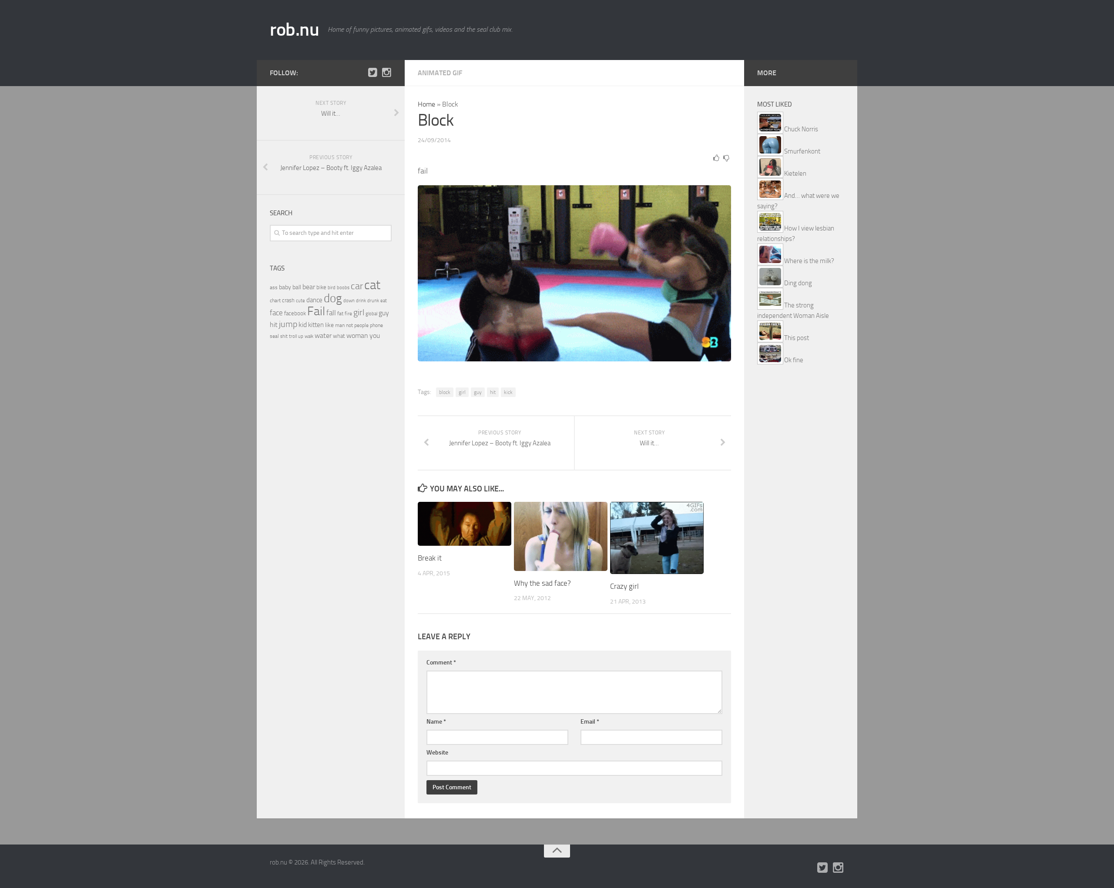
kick (508, 392)
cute (300, 301)
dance (314, 300)
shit (284, 336)
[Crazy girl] (657, 538)
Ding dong (798, 283)
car (357, 286)
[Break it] (464, 524)
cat (372, 285)
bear (308, 287)
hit (493, 392)
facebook (295, 313)
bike (321, 287)
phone (376, 325)
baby (285, 287)
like (329, 325)
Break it (430, 558)
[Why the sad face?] (560, 536)
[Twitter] (372, 72)
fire (348, 313)
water (323, 335)
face (276, 312)
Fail (316, 311)
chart (275, 300)
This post (796, 338)
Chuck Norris (801, 129)
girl (462, 392)
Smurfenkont (802, 151)
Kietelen (795, 173)
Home (426, 104)
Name (436, 721)
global (371, 313)
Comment (441, 662)
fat (340, 313)
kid (303, 324)
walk (309, 336)
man (340, 325)
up (300, 336)
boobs (343, 287)
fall (331, 312)
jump (288, 324)
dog (333, 298)
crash (288, 300)
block (444, 392)
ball (296, 287)
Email (589, 721)
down (349, 301)
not (349, 325)
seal (274, 336)
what (339, 336)
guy (478, 392)
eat (383, 301)
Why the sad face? (542, 583)
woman (357, 335)
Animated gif (440, 73)
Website (437, 752)
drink (361, 300)
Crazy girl (624, 586)
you (374, 335)
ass (274, 287)
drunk (373, 301)
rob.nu (294, 29)
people (361, 325)
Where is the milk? (809, 261)
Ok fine (793, 360)
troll (293, 336)
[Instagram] (386, 72)
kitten (316, 325)
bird (332, 287)
